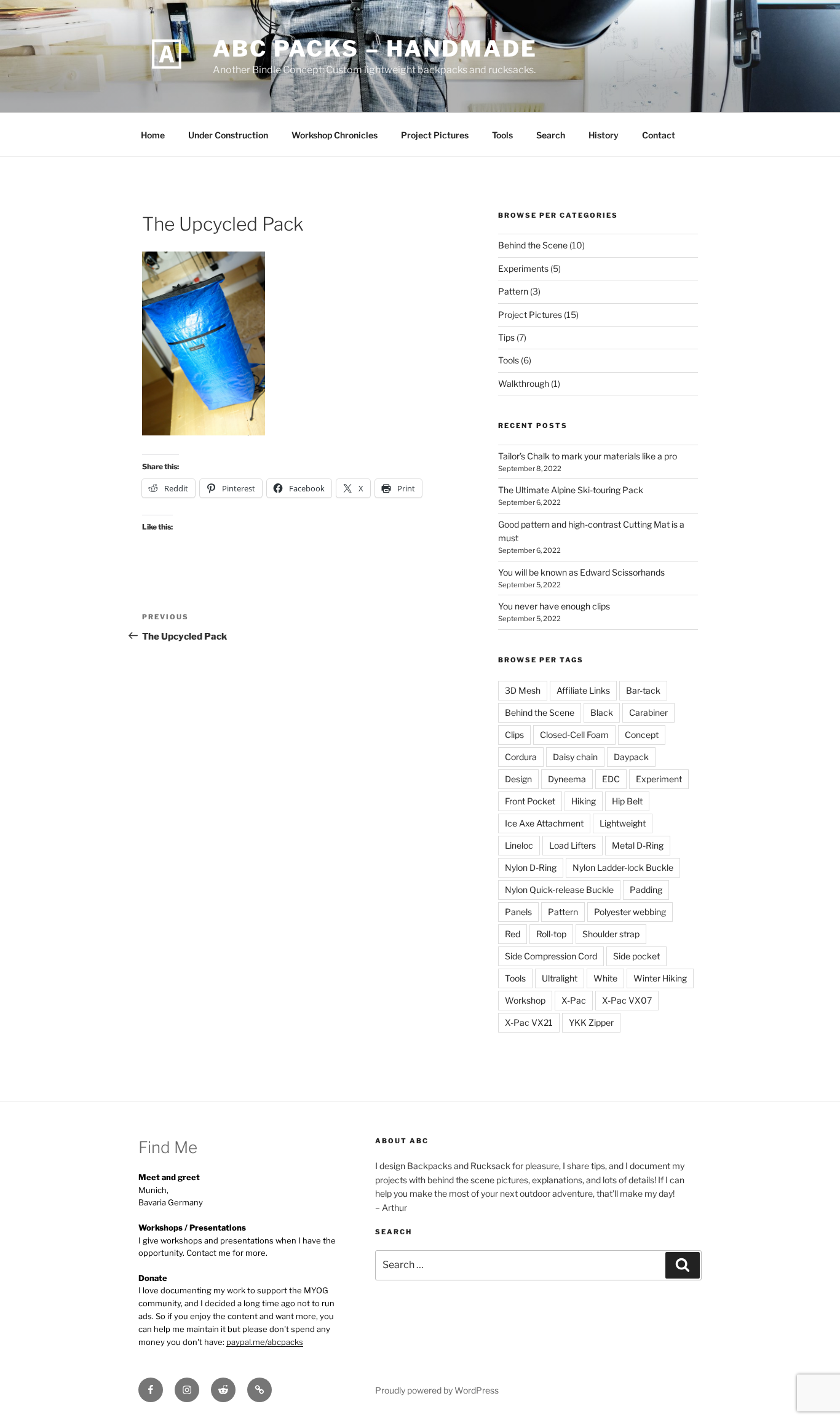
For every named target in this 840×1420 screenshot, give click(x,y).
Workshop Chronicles (334, 135)
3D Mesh (523, 690)
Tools (502, 135)
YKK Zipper (591, 1022)
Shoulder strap (611, 934)
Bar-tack (643, 690)
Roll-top (551, 934)
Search (550, 135)
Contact (658, 135)
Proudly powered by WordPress (437, 1390)
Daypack (631, 757)
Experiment (659, 779)
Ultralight (559, 978)
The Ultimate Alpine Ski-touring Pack (570, 490)
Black (601, 712)
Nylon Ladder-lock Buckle (623, 867)
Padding (646, 889)
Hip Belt (627, 801)
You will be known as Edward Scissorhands (581, 572)
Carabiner (648, 712)
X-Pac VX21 (529, 1022)
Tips (506, 337)
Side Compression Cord (551, 956)
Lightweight (623, 823)
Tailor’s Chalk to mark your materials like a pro (587, 456)
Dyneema (567, 779)
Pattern (513, 291)
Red (512, 934)
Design (518, 779)
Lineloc (519, 845)
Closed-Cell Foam (574, 734)
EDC (611, 779)
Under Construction (228, 135)
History (603, 135)
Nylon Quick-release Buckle (559, 889)
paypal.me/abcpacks (264, 1342)
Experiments (523, 268)
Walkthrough (523, 383)
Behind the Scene (533, 245)
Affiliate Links (583, 690)
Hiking (583, 801)
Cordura (521, 757)
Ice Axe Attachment (544, 823)
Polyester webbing (630, 911)
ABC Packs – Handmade (375, 48)
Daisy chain (575, 757)
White (605, 978)
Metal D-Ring (638, 845)
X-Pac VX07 (627, 1000)
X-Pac (573, 1000)
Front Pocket (530, 801)
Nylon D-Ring (531, 867)
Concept (642, 734)
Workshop (525, 1000)
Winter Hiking (660, 978)
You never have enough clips (554, 606)
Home (153, 135)
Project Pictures (435, 135)
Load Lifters (572, 845)
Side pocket (636, 956)
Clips (514, 734)
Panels (518, 911)
